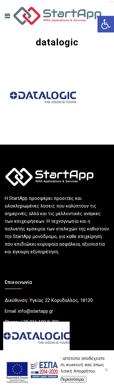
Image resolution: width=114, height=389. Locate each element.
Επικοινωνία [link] (18, 282)
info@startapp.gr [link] (35, 311)
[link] (106, 24)
